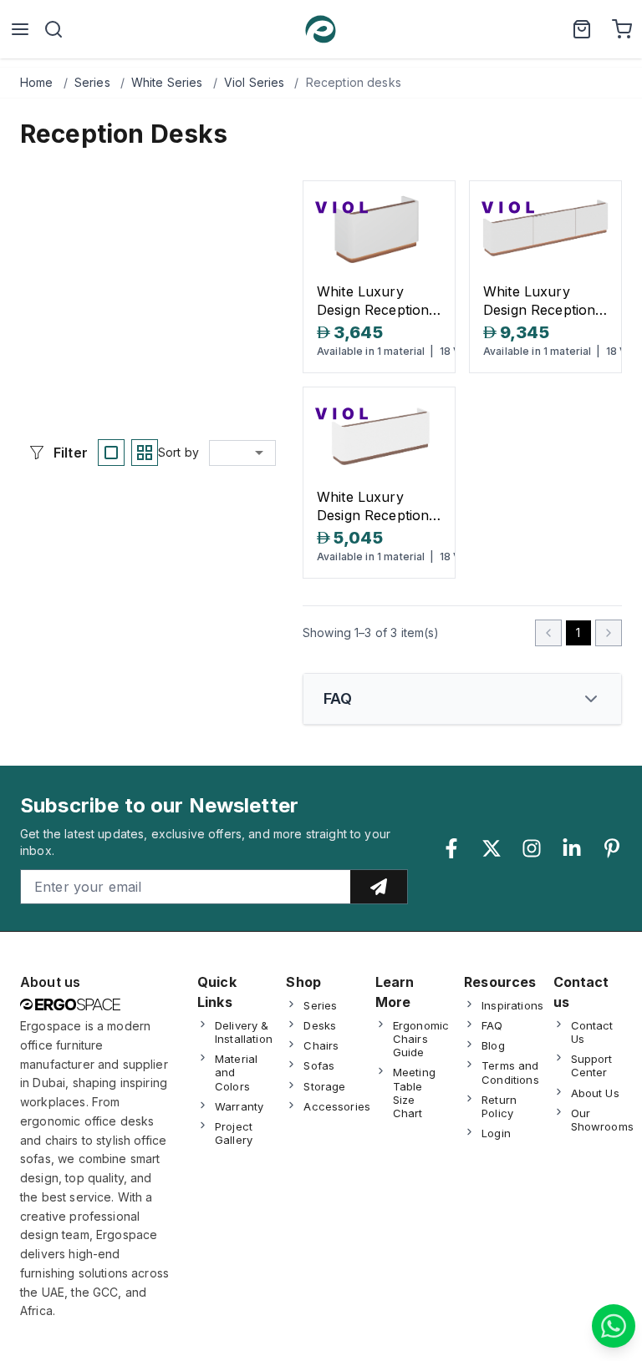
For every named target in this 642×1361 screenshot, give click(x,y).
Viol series (254, 82)
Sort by (178, 452)
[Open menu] (20, 29)
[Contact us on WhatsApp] (614, 1326)
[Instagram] (532, 848)
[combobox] (242, 453)
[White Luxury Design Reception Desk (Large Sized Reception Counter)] (545, 231)
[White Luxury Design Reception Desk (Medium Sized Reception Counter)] (379, 437)
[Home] (320, 29)
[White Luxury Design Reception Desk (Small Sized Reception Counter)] (379, 231)
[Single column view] (111, 452)
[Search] (53, 29)
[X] (492, 848)
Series (92, 82)
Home (37, 82)
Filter (71, 452)
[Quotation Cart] (582, 29)
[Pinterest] (612, 848)
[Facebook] (451, 848)
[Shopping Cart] (622, 29)
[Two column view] (144, 452)
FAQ (338, 698)
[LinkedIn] (572, 848)
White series (167, 82)
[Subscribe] (378, 886)
